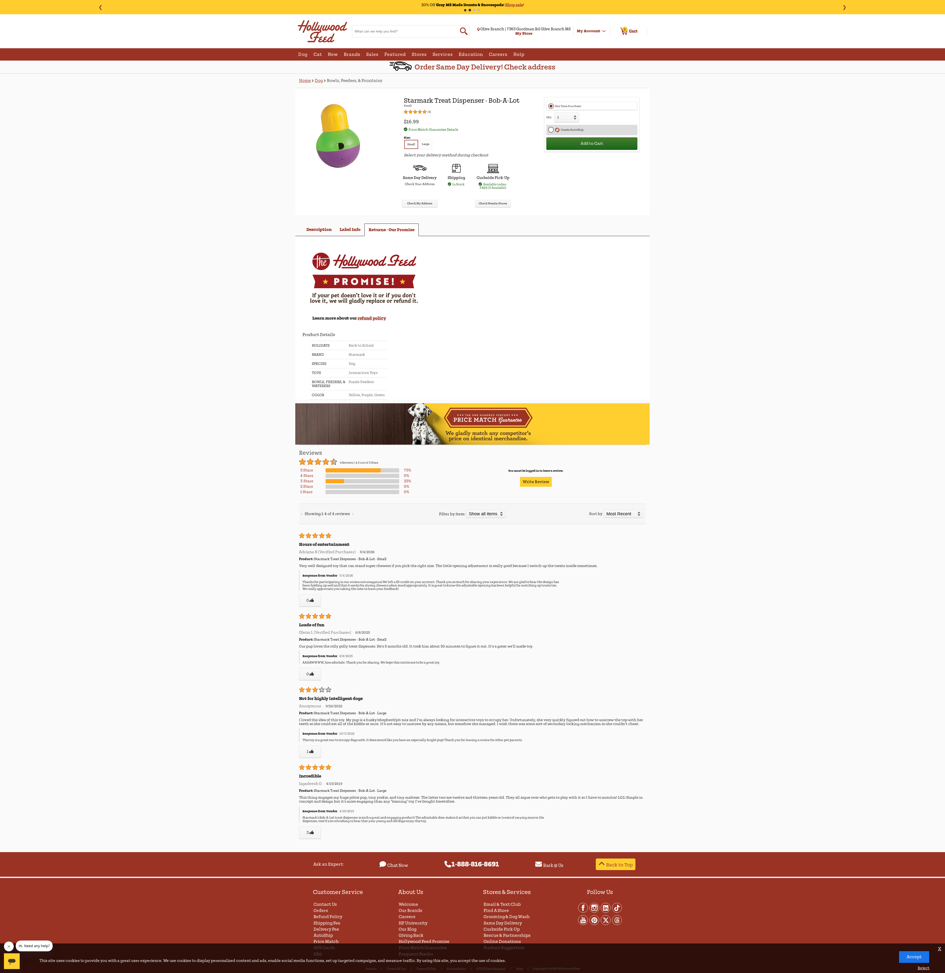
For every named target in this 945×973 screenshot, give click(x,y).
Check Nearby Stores (493, 203)
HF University (413, 923)
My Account (588, 31)
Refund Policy (328, 916)
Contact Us (325, 904)
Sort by (595, 514)
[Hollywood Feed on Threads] (617, 920)
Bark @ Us (553, 865)
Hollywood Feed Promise (424, 941)
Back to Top (619, 864)
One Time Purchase (568, 106)
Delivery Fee (326, 929)
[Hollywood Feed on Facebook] (583, 907)
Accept (914, 957)
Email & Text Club (502, 904)
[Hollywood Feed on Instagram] (594, 907)
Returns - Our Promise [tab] (391, 229)
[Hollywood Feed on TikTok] (617, 907)
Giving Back (411, 935)
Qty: (549, 117)
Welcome (408, 904)
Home (305, 80)
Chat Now (397, 865)
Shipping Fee (327, 923)
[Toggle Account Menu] (604, 31)
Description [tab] (319, 229)
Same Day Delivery (503, 923)
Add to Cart (592, 143)
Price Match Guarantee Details (433, 129)
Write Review (536, 482)
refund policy (372, 318)
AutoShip (323, 935)
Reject (923, 968)
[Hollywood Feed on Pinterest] (594, 920)
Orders (321, 910)
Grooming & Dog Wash (507, 916)
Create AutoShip (571, 129)
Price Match (326, 941)
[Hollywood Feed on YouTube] (583, 920)
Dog (319, 80)
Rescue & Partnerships (507, 935)
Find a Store (496, 910)
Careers (407, 916)
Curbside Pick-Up (502, 929)
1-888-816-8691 (475, 864)
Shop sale (514, 5)
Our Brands (410, 910)
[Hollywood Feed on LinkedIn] (606, 907)
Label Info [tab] (350, 229)
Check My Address (419, 203)
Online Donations (502, 941)
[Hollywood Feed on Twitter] (606, 920)
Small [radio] (411, 144)
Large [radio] (425, 144)
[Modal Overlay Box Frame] (472, 486)
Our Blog (407, 929)
